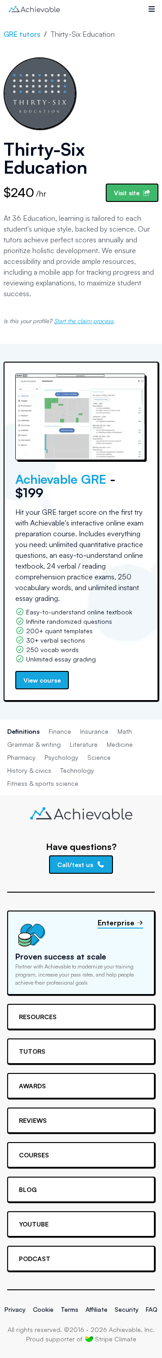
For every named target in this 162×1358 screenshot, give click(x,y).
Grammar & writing (34, 744)
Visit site (127, 193)
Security (127, 1309)
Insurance (94, 731)
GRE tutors (22, 34)
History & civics (29, 770)
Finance (60, 731)
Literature (84, 744)
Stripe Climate (115, 1339)
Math (124, 731)
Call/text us (75, 864)
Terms (69, 1309)
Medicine (120, 744)
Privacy (15, 1309)
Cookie (43, 1309)
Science (99, 757)
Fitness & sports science (42, 783)
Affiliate (97, 1309)
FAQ (152, 1309)
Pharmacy (21, 757)
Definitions (23, 731)
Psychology (61, 757)
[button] (151, 9)
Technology (77, 770)
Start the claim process (83, 320)
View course (42, 680)
